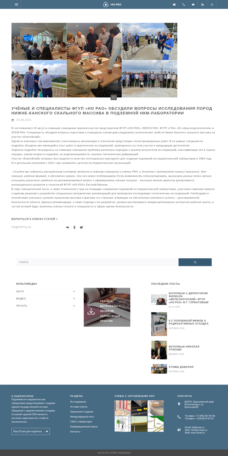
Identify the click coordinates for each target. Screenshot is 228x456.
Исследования (78, 401)
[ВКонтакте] (67, 227)
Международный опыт (82, 416)
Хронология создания (81, 411)
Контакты (75, 431)
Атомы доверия (181, 367)
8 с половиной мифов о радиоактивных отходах (189, 322)
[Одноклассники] (74, 227)
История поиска (78, 406)
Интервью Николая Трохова (184, 348)
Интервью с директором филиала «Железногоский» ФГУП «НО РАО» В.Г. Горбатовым (188, 298)
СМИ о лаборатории (81, 421)
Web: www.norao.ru (195, 432)
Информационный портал (84, 426)
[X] (81, 227)
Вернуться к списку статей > (34, 219)
